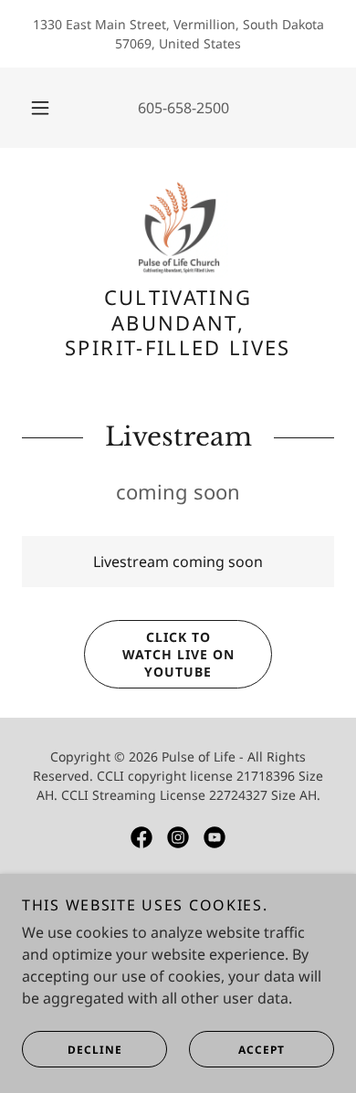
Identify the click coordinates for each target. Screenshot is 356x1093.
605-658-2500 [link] (183, 108)
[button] (40, 107)
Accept (261, 1049)
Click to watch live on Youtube (178, 654)
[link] (178, 227)
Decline (95, 1049)
